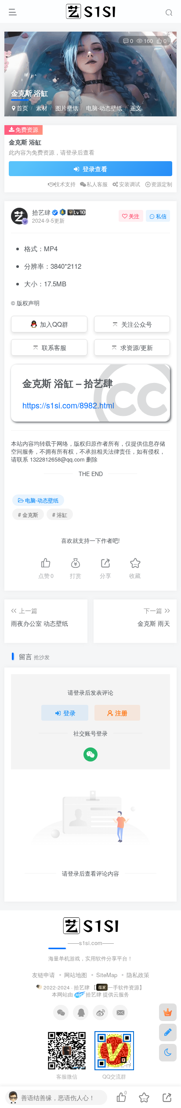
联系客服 (54, 347)
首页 (21, 108)
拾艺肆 (41, 212)
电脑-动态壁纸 (104, 108)
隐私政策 (138, 975)
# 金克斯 (28, 514)
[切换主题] (168, 1052)
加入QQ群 (54, 324)
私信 (161, 216)
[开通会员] (168, 1012)
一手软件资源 (123, 987)
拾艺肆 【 (85, 987)
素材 (41, 108)
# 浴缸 (59, 514)
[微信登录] (90, 754)
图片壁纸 (66, 108)
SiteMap (106, 975)
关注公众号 (136, 324)
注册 (121, 712)
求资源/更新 (136, 347)
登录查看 (94, 168)
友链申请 (43, 975)
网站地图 (75, 975)
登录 (69, 712)
